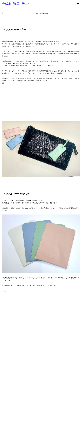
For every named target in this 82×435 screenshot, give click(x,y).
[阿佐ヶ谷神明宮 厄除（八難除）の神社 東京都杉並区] (17, 4)
